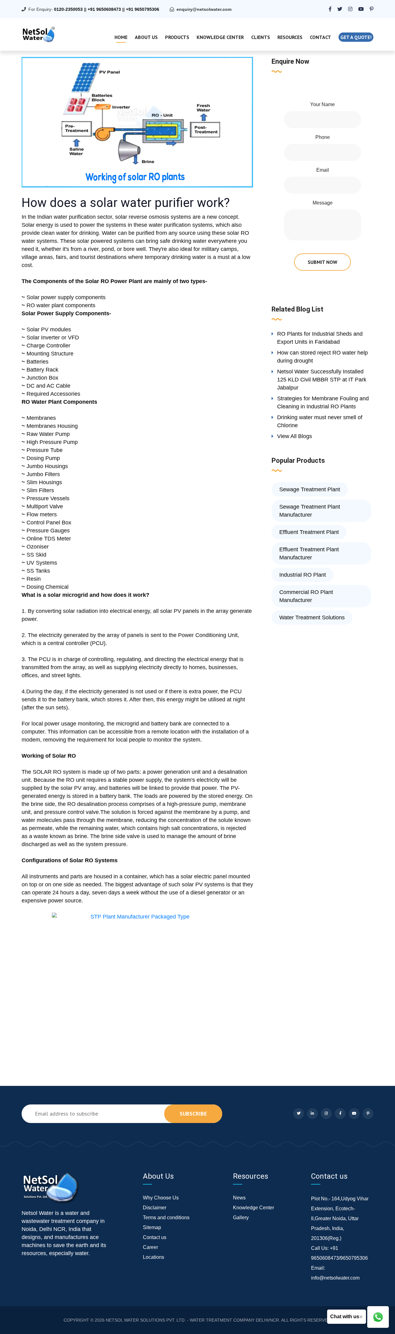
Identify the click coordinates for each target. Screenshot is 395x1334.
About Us (146, 37)
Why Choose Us (161, 1197)
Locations (153, 1257)
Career (150, 1247)
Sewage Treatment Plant (309, 489)
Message (323, 202)
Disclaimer (154, 1207)
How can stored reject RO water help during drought (322, 357)
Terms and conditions (166, 1217)
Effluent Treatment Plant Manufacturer (309, 553)
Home (120, 37)
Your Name (322, 104)
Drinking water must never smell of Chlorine (319, 421)
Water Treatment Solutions (312, 617)
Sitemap (152, 1227)
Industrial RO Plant (302, 575)
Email (322, 170)
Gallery (241, 1217)
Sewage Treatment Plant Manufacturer (309, 511)
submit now (322, 262)
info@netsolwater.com (335, 1277)
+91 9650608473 (104, 9)
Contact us (154, 1237)
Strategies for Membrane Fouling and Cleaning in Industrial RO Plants (323, 402)
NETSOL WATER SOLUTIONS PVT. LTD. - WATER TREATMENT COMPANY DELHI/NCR (192, 1320)
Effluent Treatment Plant (309, 532)
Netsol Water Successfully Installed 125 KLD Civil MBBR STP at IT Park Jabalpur (321, 379)
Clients (260, 37)
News (239, 1197)
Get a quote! (356, 37)
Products (177, 37)
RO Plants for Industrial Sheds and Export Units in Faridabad (320, 338)
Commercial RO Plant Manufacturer (306, 596)
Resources (289, 37)
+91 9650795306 (142, 9)
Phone (322, 137)
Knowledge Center (220, 37)
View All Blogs (294, 436)
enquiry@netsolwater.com (204, 9)
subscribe (193, 1113)
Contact (320, 37)
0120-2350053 (68, 9)
